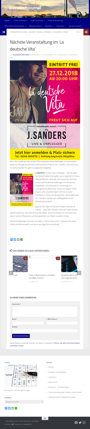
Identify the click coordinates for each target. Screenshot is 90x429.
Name (14, 319)
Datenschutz (52, 382)
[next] (79, 273)
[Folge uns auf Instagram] (84, 422)
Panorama (60, 26)
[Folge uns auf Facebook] (76, 422)
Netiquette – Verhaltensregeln (58, 387)
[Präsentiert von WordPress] (12, 424)
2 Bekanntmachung (18, 32)
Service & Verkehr (75, 26)
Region (6, 20)
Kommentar (16, 304)
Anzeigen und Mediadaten (57, 372)
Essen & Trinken (44, 32)
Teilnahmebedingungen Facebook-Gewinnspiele (65, 392)
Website (15, 327)
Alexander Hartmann (21, 55)
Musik (65, 32)
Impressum (52, 377)
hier (28, 390)
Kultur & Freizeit (20, 20)
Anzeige (32, 32)
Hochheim (57, 32)
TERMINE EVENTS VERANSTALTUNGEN (62, 397)
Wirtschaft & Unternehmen (14, 26)
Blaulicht (48, 26)
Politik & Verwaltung (55, 20)
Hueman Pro (27, 424)
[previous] (11, 273)
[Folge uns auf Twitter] (80, 422)
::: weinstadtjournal (22, 7)
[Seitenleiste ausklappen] (4, 32)
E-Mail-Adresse (52, 319)
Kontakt (51, 367)
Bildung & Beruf (35, 26)
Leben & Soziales (37, 20)
